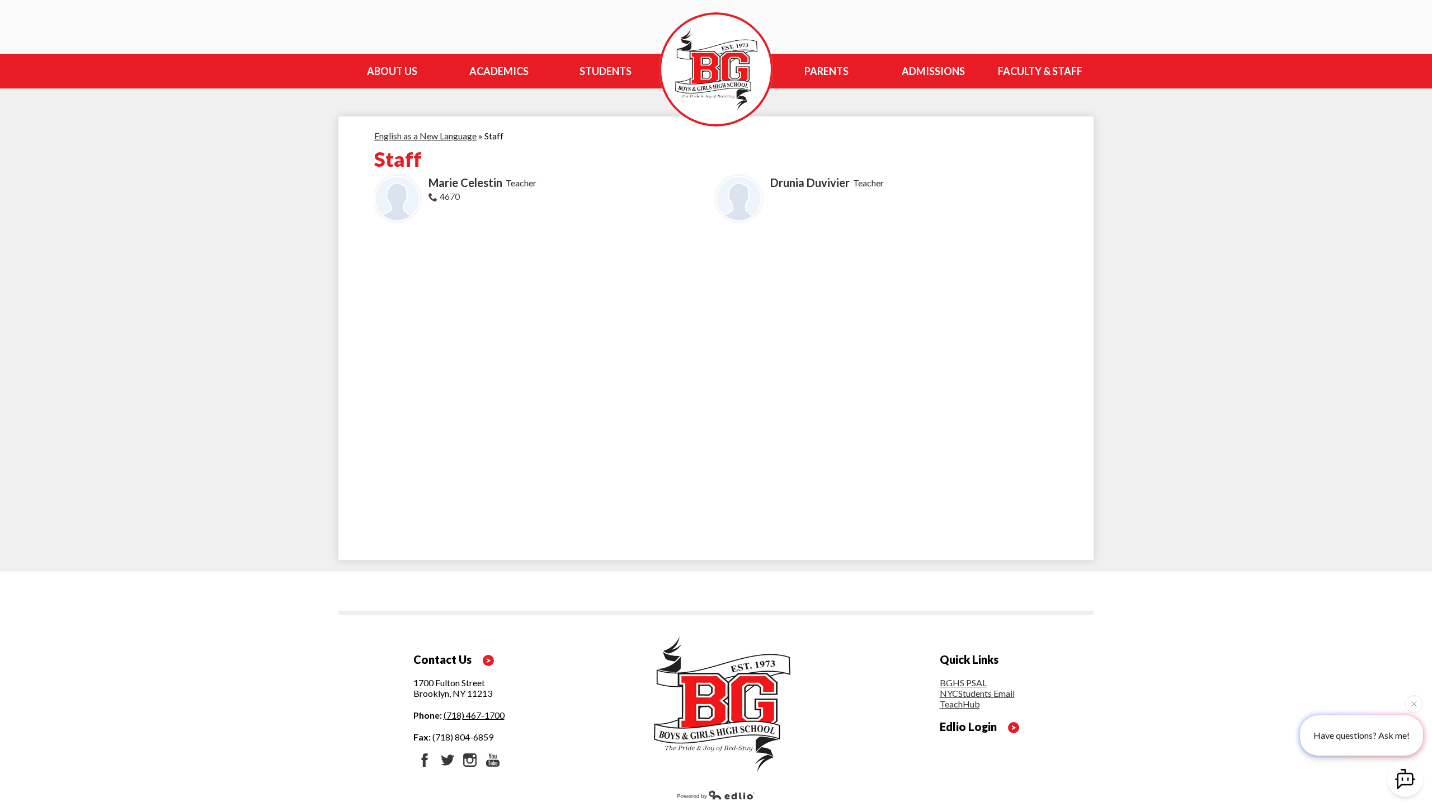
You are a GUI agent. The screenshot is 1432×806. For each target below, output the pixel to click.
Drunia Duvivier (810, 182)
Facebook (424, 760)
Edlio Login (968, 726)
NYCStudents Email (977, 693)
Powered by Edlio (716, 794)
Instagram (470, 760)
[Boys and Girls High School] (716, 69)
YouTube (493, 760)
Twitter (447, 760)
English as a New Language (425, 135)
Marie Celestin (465, 182)
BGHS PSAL (963, 682)
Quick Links (969, 659)
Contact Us (442, 659)
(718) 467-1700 (474, 715)
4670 (450, 196)
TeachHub (960, 704)
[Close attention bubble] (1414, 702)
